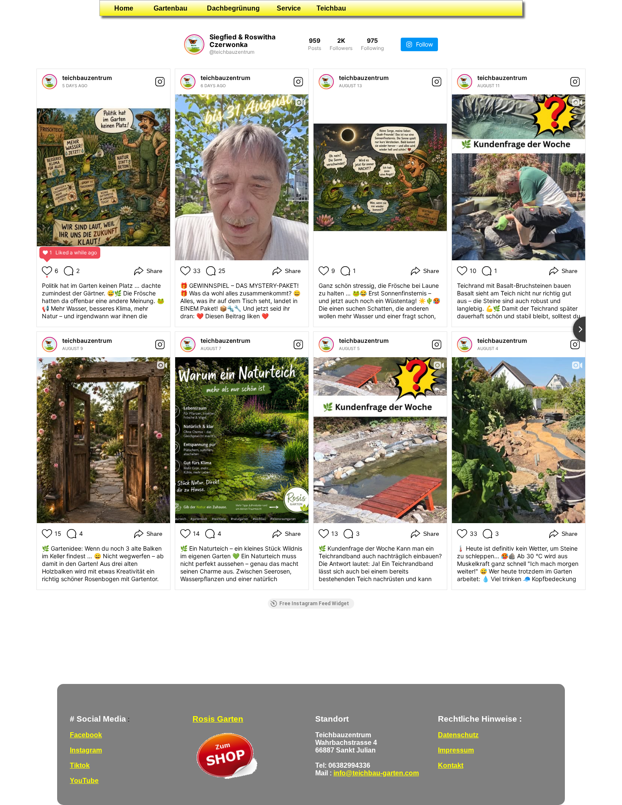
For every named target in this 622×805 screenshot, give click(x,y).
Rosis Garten (218, 718)
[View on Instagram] (160, 82)
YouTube (84, 780)
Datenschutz (458, 735)
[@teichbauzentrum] (194, 44)
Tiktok (80, 765)
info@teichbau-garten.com (376, 773)
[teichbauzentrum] (49, 82)
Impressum (456, 750)
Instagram (86, 750)
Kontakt (450, 765)
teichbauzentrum (87, 77)
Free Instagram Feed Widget (314, 604)
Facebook (86, 735)
